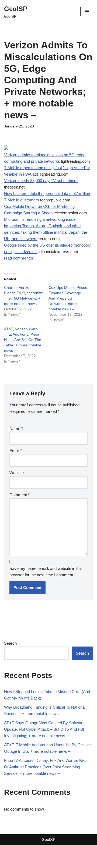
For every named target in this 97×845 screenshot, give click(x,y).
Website (16, 472)
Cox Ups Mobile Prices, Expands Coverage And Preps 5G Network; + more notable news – (68, 298)
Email (15, 450)
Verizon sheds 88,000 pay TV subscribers (41, 180)
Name (16, 428)
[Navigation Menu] (86, 11)
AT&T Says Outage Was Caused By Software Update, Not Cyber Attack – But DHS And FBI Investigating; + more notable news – (44, 729)
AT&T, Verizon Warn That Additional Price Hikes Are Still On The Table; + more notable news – (22, 340)
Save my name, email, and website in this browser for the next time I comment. (45, 571)
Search (10, 643)
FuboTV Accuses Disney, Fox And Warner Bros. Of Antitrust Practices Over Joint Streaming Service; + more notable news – (46, 767)
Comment (19, 494)
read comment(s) (19, 258)
